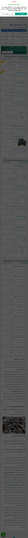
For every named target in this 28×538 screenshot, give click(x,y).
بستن (7, 14)
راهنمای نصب (21, 14)
